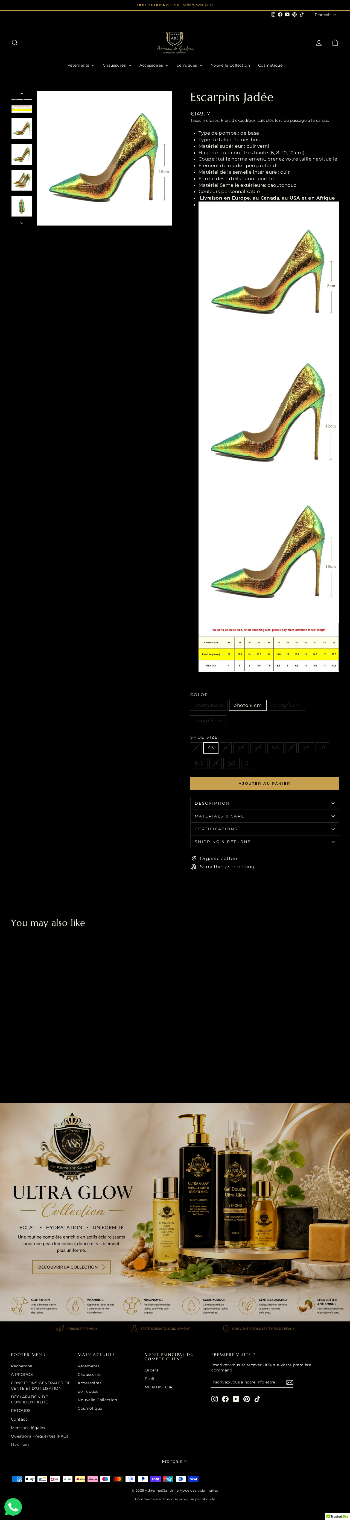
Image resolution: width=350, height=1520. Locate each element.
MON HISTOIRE (160, 1387)
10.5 (198, 763)
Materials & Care (219, 816)
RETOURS (21, 1410)
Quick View (50, 1052)
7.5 (258, 747)
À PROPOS (22, 1374)
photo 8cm (207, 720)
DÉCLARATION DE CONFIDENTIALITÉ (29, 1399)
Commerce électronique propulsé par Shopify (175, 1499)
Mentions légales (28, 1427)
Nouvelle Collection (230, 65)
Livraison (20, 1444)
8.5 (275, 747)
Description (212, 803)
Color (199, 694)
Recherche (21, 1366)
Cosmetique (270, 65)
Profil (150, 1378)
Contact (19, 1419)
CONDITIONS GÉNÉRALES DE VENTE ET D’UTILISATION (41, 1385)
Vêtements (79, 65)
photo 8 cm (248, 705)
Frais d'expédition (238, 120)
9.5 (306, 747)
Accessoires (151, 65)
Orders (152, 1370)
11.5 (231, 763)
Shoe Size (204, 737)
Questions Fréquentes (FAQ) (39, 1436)
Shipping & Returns (223, 841)
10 (322, 747)
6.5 (241, 747)
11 (215, 763)
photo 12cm (286, 705)
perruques (187, 65)
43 (211, 747)
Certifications (216, 828)
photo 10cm (208, 705)
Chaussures (115, 65)
